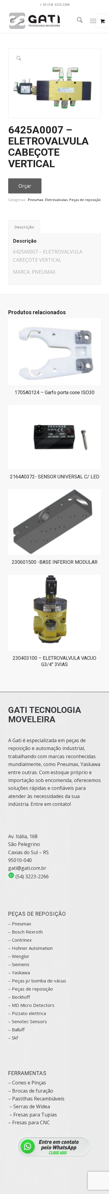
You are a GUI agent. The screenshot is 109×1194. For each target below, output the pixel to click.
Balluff (18, 1029)
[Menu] (93, 21)
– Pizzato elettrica (27, 1013)
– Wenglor (18, 956)
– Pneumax (19, 924)
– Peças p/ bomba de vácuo (37, 981)
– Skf (13, 1038)
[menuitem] (77, 21)
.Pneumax (35, 199)
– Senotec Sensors (27, 1021)
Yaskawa (21, 972)
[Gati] (45, 21)
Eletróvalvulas (56, 199)
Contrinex (22, 940)
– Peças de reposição (30, 989)
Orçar (24, 186)
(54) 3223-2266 (31, 876)
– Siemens (18, 964)
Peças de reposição (85, 199)
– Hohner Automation (30, 948)
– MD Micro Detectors (31, 1005)
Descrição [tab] (24, 227)
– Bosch (16, 932)
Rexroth (34, 932)
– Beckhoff (19, 997)
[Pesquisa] (77, 21)
